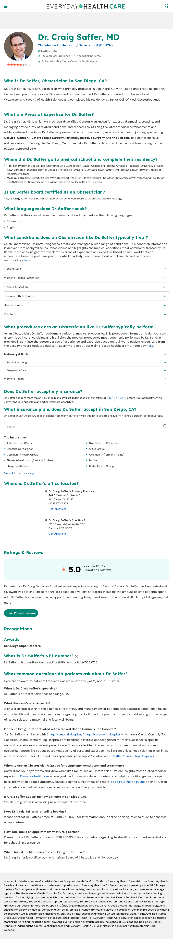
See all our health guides (128, 782)
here (27, 260)
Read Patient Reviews (21, 613)
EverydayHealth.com (34, 776)
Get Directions (57, 509)
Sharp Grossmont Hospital (101, 734)
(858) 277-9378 (116, 398)
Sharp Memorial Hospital (64, 734)
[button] (166, 6)
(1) (29, 64)
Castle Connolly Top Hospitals (133, 756)
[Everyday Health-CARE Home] (86, 6)
